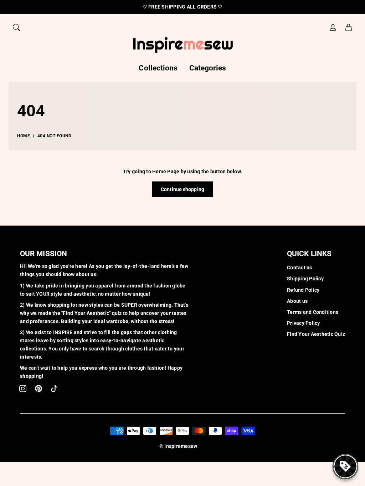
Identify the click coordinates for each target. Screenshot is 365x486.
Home (23, 135)
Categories (207, 68)
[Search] (16, 27)
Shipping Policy (305, 278)
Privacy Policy (303, 323)
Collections (158, 68)
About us (297, 301)
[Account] (333, 27)
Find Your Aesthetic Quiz (316, 334)
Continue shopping (182, 189)
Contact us (299, 267)
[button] (23, 388)
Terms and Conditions (312, 312)
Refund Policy (303, 290)
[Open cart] (348, 27)
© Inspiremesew (178, 446)
